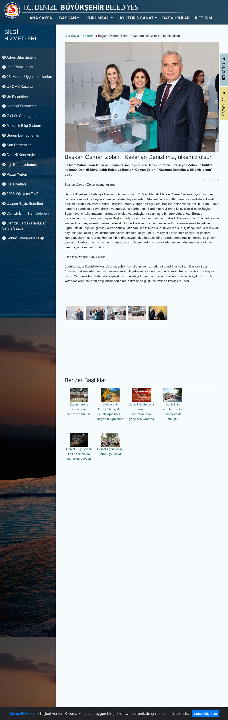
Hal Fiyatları (16, 184)
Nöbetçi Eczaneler (21, 106)
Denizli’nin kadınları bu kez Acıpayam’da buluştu (172, 412)
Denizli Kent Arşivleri (23, 155)
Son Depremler (18, 145)
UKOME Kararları (20, 86)
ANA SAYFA (40, 18)
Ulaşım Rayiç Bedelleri (24, 204)
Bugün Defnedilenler (22, 135)
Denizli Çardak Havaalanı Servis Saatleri (24, 225)
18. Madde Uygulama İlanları (29, 77)
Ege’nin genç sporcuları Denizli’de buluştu (79, 409)
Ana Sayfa (72, 35)
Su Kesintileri (17, 96)
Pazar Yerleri (16, 174)
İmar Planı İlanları (20, 67)
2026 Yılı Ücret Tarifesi (24, 194)
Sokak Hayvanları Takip (25, 238)
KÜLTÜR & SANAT (137, 18)
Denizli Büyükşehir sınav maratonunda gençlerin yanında (141, 412)
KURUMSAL (98, 18)
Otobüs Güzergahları (22, 116)
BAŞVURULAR (176, 18)
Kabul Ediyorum (205, 714)
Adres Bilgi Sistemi (21, 57)
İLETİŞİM (203, 18)
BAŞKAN (67, 18)
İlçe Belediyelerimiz (22, 165)
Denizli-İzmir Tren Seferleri (27, 213)
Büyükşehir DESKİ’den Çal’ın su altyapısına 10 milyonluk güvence (110, 412)
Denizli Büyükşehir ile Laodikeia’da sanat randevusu (79, 453)
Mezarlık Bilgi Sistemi (23, 126)
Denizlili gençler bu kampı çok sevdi (110, 451)
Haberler (88, 35)
